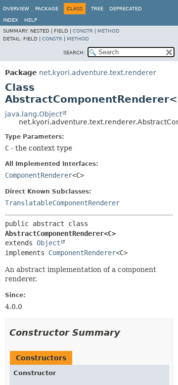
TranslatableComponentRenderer (62, 203)
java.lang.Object (33, 114)
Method (108, 31)
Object (48, 243)
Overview (16, 8)
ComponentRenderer (38, 175)
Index (10, 20)
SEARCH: (74, 52)
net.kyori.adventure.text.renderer (97, 73)
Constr (83, 31)
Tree (97, 8)
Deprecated (125, 8)
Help (30, 20)
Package (46, 8)
